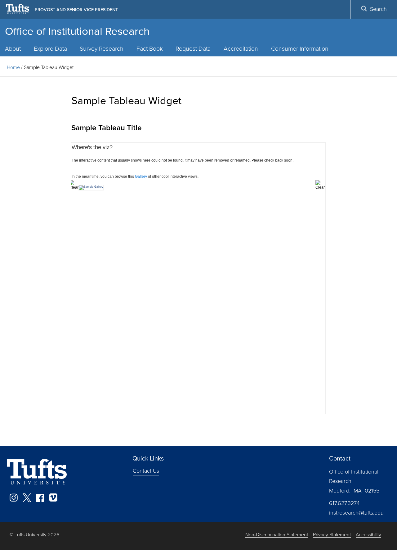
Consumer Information (299, 48)
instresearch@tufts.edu (356, 513)
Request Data (193, 48)
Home (13, 67)
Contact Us (146, 471)
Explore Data (50, 48)
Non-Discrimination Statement (276, 535)
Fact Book (149, 48)
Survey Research (101, 48)
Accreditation (241, 48)
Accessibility (368, 535)
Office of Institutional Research (77, 31)
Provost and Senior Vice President (76, 9)
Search (378, 9)
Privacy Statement (332, 535)
